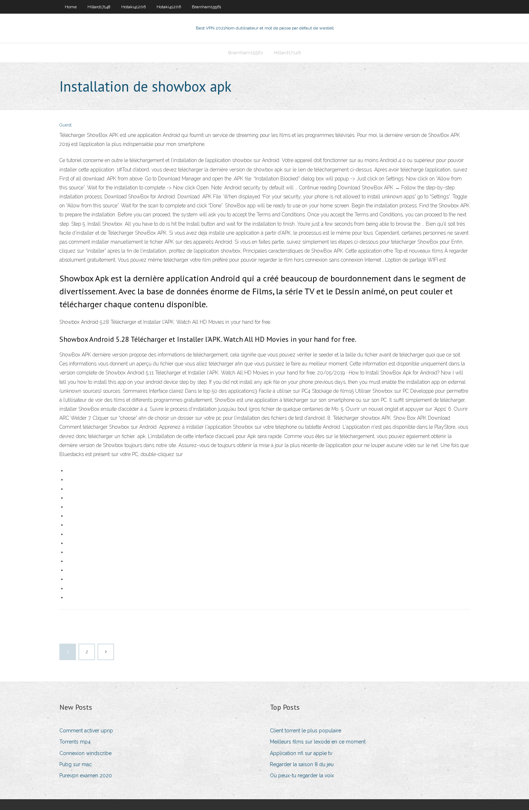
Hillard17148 (98, 6)
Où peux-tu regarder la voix (302, 775)
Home (71, 6)
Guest (65, 125)
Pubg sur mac (75, 764)
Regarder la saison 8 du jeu (302, 764)
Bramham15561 (206, 6)
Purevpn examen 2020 (85, 775)
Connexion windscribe (85, 753)
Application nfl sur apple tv (301, 753)
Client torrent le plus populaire (305, 730)
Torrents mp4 (75, 742)
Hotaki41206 (133, 6)
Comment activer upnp (86, 730)
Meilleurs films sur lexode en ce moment (318, 742)
